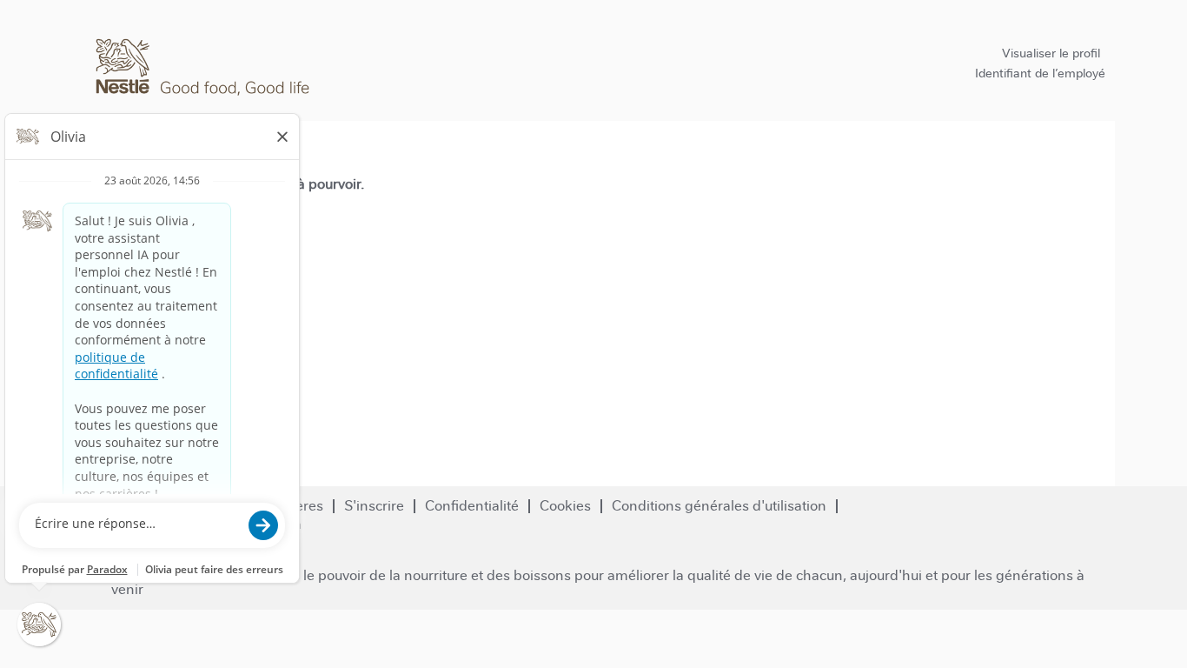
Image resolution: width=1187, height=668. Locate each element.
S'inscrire (374, 506)
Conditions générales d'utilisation (719, 506)
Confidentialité (472, 506)
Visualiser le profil (1051, 53)
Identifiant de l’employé (1040, 73)
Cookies (565, 506)
